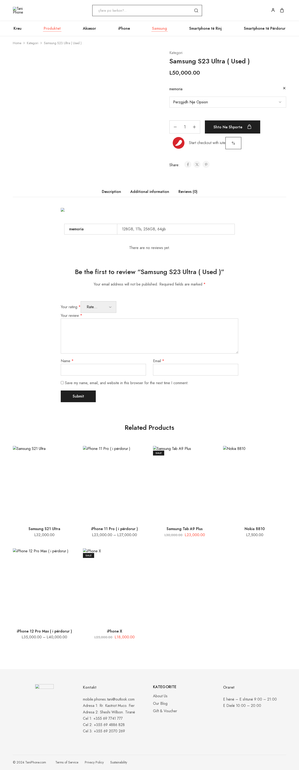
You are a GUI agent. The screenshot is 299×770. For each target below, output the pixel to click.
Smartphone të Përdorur (264, 28)
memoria (175, 89)
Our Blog (160, 703)
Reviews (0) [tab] (187, 191)
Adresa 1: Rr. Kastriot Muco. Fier (109, 705)
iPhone (124, 28)
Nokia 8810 (255, 528)
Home (17, 43)
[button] (233, 143)
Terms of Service (66, 762)
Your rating (71, 307)
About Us (160, 696)
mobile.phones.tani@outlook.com (109, 699)
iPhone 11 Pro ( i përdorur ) (114, 528)
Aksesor (89, 28)
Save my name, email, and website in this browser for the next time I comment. (127, 383)
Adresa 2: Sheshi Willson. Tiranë (109, 712)
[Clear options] (284, 88)
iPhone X (114, 631)
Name (67, 361)
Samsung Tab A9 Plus (185, 528)
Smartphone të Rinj (205, 28)
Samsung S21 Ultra (44, 528)
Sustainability (118, 762)
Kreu (17, 28)
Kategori (32, 43)
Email (158, 361)
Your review (71, 315)
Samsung (159, 28)
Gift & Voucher (165, 711)
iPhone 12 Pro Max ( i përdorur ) (44, 631)
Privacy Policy (94, 762)
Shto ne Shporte (228, 127)
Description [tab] (111, 191)
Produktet (52, 28)
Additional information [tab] (149, 191)
